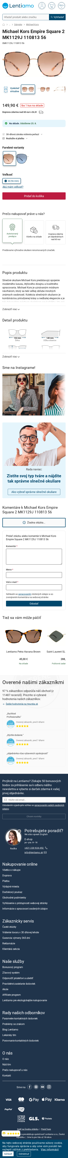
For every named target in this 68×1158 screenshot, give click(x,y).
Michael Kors (32, 24)
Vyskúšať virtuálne (14, 90)
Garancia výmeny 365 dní (16, 938)
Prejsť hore (46, 1129)
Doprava (7, 875)
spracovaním (24, 594)
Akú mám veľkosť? (13, 187)
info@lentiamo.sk (34, 852)
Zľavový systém (11, 972)
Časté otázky (9, 927)
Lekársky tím (9, 1035)
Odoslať (34, 603)
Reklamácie (8, 943)
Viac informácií (50, 1149)
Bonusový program (12, 967)
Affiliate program (11, 994)
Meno (9, 569)
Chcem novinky (34, 816)
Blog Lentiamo (10, 1029)
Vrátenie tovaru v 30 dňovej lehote (20, 932)
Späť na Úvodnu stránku (27, 1129)
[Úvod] (3, 25)
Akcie (5, 989)
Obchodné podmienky (14, 897)
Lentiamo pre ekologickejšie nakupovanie (24, 1000)
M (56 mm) (13, 180)
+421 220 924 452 (34, 847)
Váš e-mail (12, 582)
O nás (5, 1059)
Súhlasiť (8, 1153)
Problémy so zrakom (13, 1024)
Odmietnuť (24, 1153)
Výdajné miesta (10, 886)
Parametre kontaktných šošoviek (20, 1018)
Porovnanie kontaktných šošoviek (20, 1040)
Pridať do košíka (34, 196)
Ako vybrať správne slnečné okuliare (34, 492)
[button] (28, 89)
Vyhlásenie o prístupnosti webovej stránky (25, 903)
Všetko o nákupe (11, 870)
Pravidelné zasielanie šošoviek (18, 983)
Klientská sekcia (11, 949)
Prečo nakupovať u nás (14, 1070)
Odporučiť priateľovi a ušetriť (17, 978)
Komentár (11, 546)
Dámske (18, 24)
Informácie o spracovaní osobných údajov (25, 908)
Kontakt (6, 1075)
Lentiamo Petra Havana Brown (23, 651)
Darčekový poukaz (12, 892)
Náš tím (6, 1064)
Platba (5, 881)
